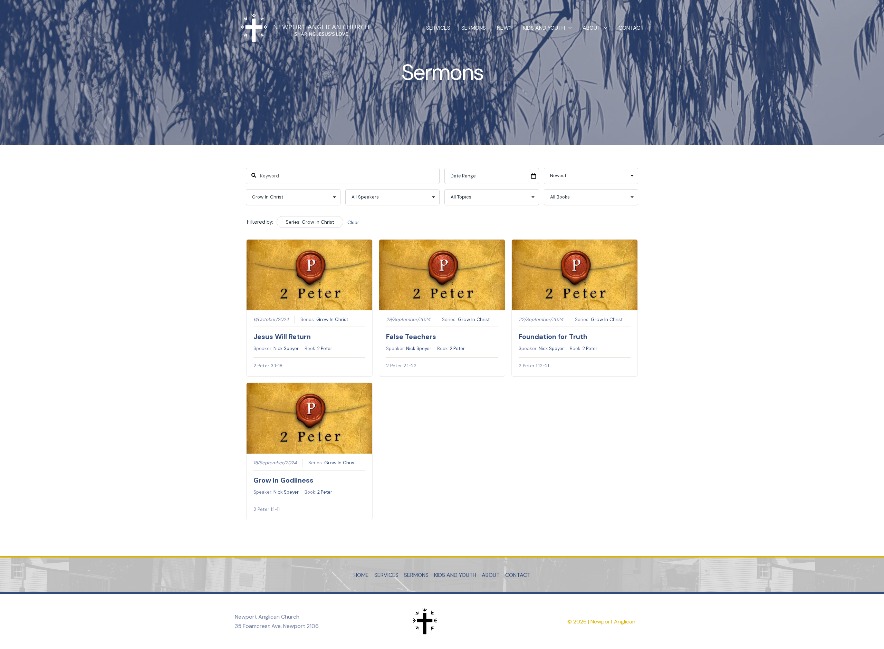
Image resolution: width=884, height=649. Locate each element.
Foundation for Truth (553, 336)
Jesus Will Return (282, 336)
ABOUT (591, 27)
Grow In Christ (332, 319)
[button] (568, 28)
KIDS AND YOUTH (544, 27)
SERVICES (438, 27)
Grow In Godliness (283, 480)
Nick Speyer (286, 348)
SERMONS (473, 27)
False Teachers (411, 336)
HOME (361, 575)
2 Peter (324, 348)
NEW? (504, 27)
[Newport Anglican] (304, 27)
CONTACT (631, 27)
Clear (353, 222)
